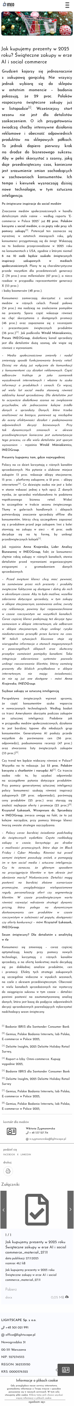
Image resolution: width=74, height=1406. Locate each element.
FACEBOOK (9, 1155)
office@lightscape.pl (20, 1335)
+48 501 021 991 (17, 1327)
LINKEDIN (26, 1155)
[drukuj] (8, 1171)
